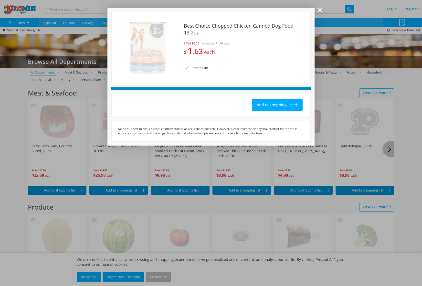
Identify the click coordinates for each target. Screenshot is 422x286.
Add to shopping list (275, 104)
